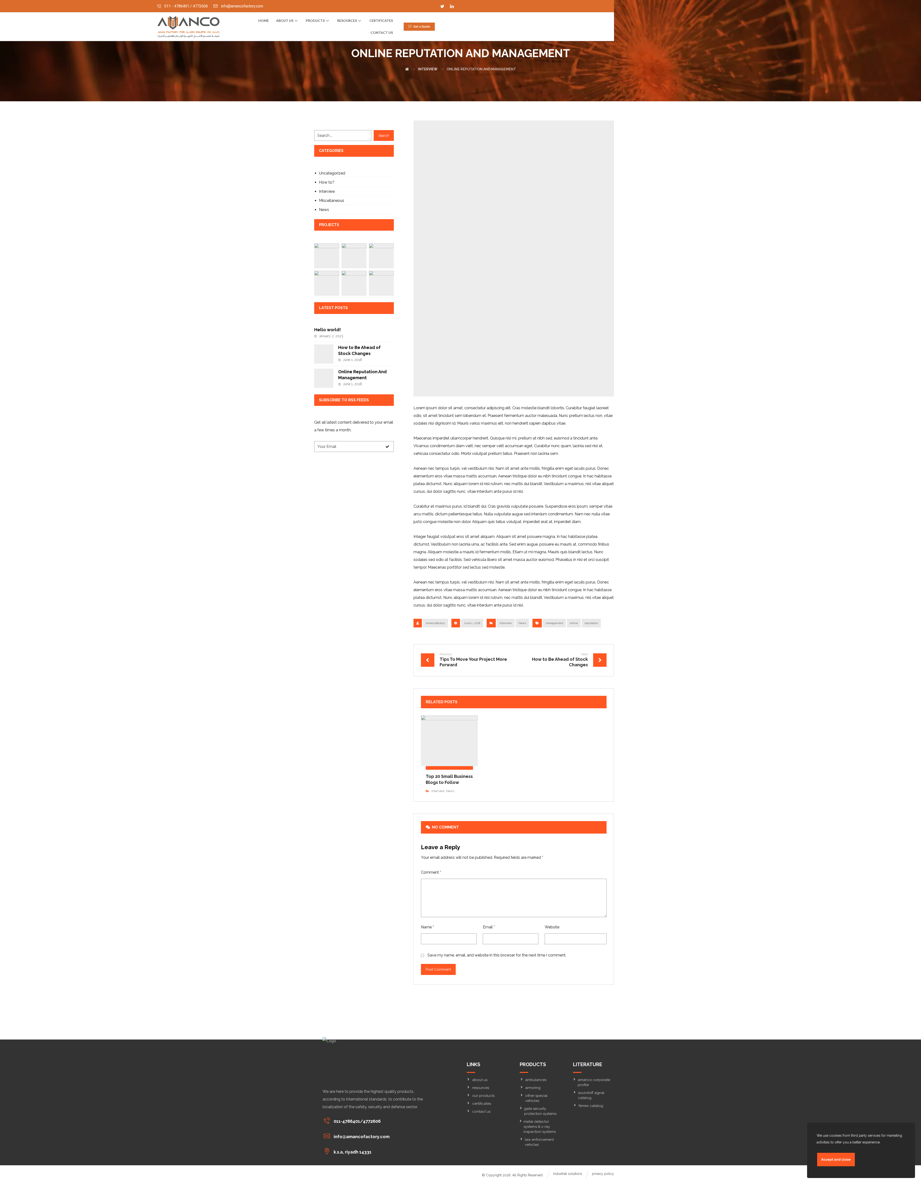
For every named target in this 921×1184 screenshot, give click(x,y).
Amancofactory (435, 623)
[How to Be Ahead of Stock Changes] (323, 354)
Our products (483, 1096)
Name (427, 927)
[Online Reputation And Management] (323, 378)
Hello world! (327, 329)
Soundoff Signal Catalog (591, 1095)
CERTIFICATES (381, 20)
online (574, 623)
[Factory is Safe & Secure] (381, 255)
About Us (284, 20)
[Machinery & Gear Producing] (354, 255)
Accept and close (836, 1159)
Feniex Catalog (591, 1106)
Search (383, 136)
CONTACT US (481, 1111)
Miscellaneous (331, 200)
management (554, 623)
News (522, 623)
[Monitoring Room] (381, 283)
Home (263, 20)
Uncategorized (332, 173)
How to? (326, 182)
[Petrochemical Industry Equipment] (326, 283)
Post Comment (438, 969)
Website (552, 927)
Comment (431, 872)
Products (315, 20)
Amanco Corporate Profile (594, 1082)
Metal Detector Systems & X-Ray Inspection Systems (540, 1126)
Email (489, 927)
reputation (591, 623)
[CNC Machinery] (326, 255)
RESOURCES (347, 20)
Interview (506, 623)
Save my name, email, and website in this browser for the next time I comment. (496, 955)
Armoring (533, 1088)
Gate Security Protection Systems (540, 1111)
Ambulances (535, 1080)
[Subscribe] (387, 446)
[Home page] (407, 69)
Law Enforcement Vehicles (539, 1142)
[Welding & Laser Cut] (354, 283)
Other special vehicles (536, 1098)
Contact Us (382, 32)
